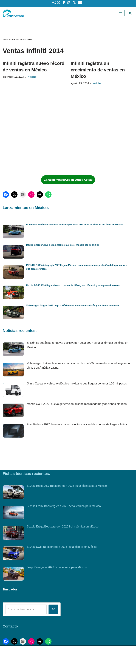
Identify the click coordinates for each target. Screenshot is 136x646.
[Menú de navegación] (120, 13)
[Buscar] (130, 13)
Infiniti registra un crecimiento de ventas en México (98, 70)
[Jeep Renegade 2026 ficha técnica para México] (13, 574)
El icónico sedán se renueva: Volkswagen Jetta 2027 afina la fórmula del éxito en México (74, 224)
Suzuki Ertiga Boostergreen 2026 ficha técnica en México (62, 526)
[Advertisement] (30, 143)
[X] (14, 194)
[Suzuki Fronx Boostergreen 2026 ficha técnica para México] (13, 513)
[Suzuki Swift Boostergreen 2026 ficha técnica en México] (13, 554)
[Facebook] (6, 194)
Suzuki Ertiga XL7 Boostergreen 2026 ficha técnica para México (67, 485)
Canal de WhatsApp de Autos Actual (68, 179)
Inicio (5, 39)
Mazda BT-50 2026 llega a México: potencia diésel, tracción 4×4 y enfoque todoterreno (73, 285)
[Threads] (40, 194)
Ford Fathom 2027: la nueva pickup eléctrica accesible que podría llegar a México (78, 424)
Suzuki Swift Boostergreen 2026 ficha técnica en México (62, 546)
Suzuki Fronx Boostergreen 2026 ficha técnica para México (64, 506)
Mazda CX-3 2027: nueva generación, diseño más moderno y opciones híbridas (77, 403)
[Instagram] (31, 194)
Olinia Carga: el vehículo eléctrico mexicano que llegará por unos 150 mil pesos (77, 383)
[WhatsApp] (48, 194)
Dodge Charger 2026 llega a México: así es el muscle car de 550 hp (62, 245)
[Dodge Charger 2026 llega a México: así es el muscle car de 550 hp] (13, 252)
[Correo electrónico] (23, 194)
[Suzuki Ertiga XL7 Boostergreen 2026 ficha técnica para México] (13, 493)
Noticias (32, 76)
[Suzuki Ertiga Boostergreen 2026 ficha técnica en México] (13, 533)
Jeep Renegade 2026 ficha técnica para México (57, 567)
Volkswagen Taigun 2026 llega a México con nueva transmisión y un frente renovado (72, 305)
